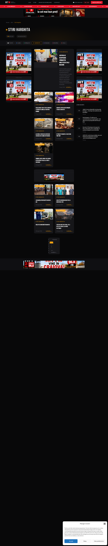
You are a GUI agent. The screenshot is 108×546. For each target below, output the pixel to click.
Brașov (27, 43)
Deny (85, 541)
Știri (12, 22)
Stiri (34, 2)
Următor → (54, 252)
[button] (104, 524)
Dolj (64, 43)
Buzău (56, 43)
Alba (19, 43)
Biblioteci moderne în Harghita (43, 224)
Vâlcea (47, 43)
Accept (71, 541)
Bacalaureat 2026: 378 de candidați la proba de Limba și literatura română (43, 109)
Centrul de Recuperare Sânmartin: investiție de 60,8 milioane (64, 60)
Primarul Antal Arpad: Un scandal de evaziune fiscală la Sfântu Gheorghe (43, 160)
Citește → (69, 87)
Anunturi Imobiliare (45, 2)
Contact (57, 2)
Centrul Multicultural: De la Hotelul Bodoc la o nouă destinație (63, 226)
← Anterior (54, 239)
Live (29, 2)
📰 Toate (10, 43)
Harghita (37, 43)
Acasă (7, 22)
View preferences (99, 541)
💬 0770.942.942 (77, 2)
